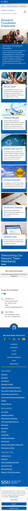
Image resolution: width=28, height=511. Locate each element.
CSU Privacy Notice (13, 496)
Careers (3, 432)
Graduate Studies (7, 384)
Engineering (5, 381)
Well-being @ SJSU (7, 448)
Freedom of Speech (7, 438)
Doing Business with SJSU (10, 462)
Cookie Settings (14, 364)
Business (4, 374)
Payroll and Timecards (13, 207)
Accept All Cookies (14, 508)
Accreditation (14, 347)
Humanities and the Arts (9, 394)
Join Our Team (10, 86)
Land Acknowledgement (14, 357)
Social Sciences (6, 404)
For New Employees (12, 180)
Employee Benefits (11, 117)
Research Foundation (12, 6)
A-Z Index (4, 412)
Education (4, 378)
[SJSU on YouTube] (23, 339)
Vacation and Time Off (13, 148)
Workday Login (10, 236)
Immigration (5, 441)
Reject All (14, 504)
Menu (25, 12)
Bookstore (4, 425)
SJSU (6, 1)
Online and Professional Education (13, 397)
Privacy (14, 360)
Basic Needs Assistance (9, 418)
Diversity (14, 354)
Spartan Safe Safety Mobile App (12, 445)
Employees (5, 435)
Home (2, 6)
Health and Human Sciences (10, 388)
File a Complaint (6, 469)
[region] (14, 499)
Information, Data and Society (11, 391)
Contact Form (6, 456)
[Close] (26, 488)
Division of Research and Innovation (9, 13)
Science (3, 401)
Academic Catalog (7, 415)
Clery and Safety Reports (10, 422)
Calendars (4, 428)
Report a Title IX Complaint (10, 472)
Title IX (14, 351)
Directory (4, 459)
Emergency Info (6, 466)
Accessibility (14, 344)
